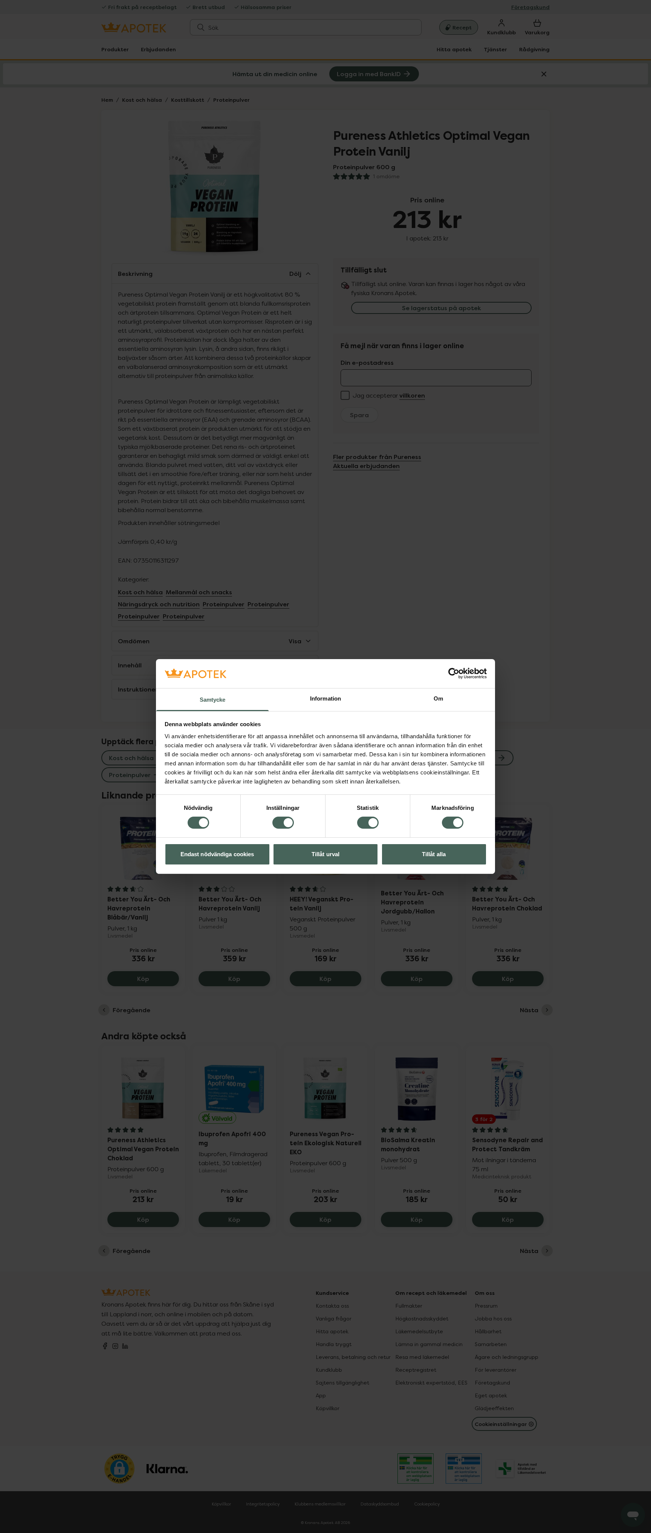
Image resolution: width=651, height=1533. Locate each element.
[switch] (283, 823)
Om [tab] (438, 698)
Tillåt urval (325, 854)
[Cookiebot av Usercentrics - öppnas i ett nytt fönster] (454, 673)
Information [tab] (325, 698)
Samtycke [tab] (213, 699)
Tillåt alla (434, 854)
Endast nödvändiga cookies (217, 854)
